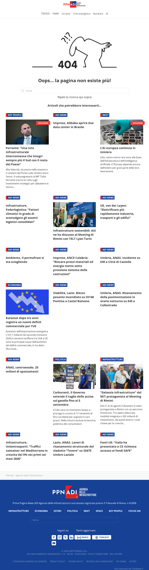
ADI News (61, 115)
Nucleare (98, 13)
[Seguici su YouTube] (54, 543)
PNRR (56, 13)
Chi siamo (121, 561)
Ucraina (66, 13)
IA (107, 13)
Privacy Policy (57, 561)
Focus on (134, 511)
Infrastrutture (112, 359)
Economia (14, 285)
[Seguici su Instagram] (59, 537)
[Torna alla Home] (74, 4)
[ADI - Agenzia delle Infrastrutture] (74, 492)
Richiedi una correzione (99, 561)
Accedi (132, 561)
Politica (60, 359)
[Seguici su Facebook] (54, 537)
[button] (7, 4)
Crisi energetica (81, 13)
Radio (84, 537)
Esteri (57, 511)
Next (105, 115)
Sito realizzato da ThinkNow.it (128, 568)
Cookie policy (75, 561)
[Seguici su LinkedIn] (71, 537)
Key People (15, 115)
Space (99, 511)
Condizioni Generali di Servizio (30, 561)
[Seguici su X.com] (65, 537)
